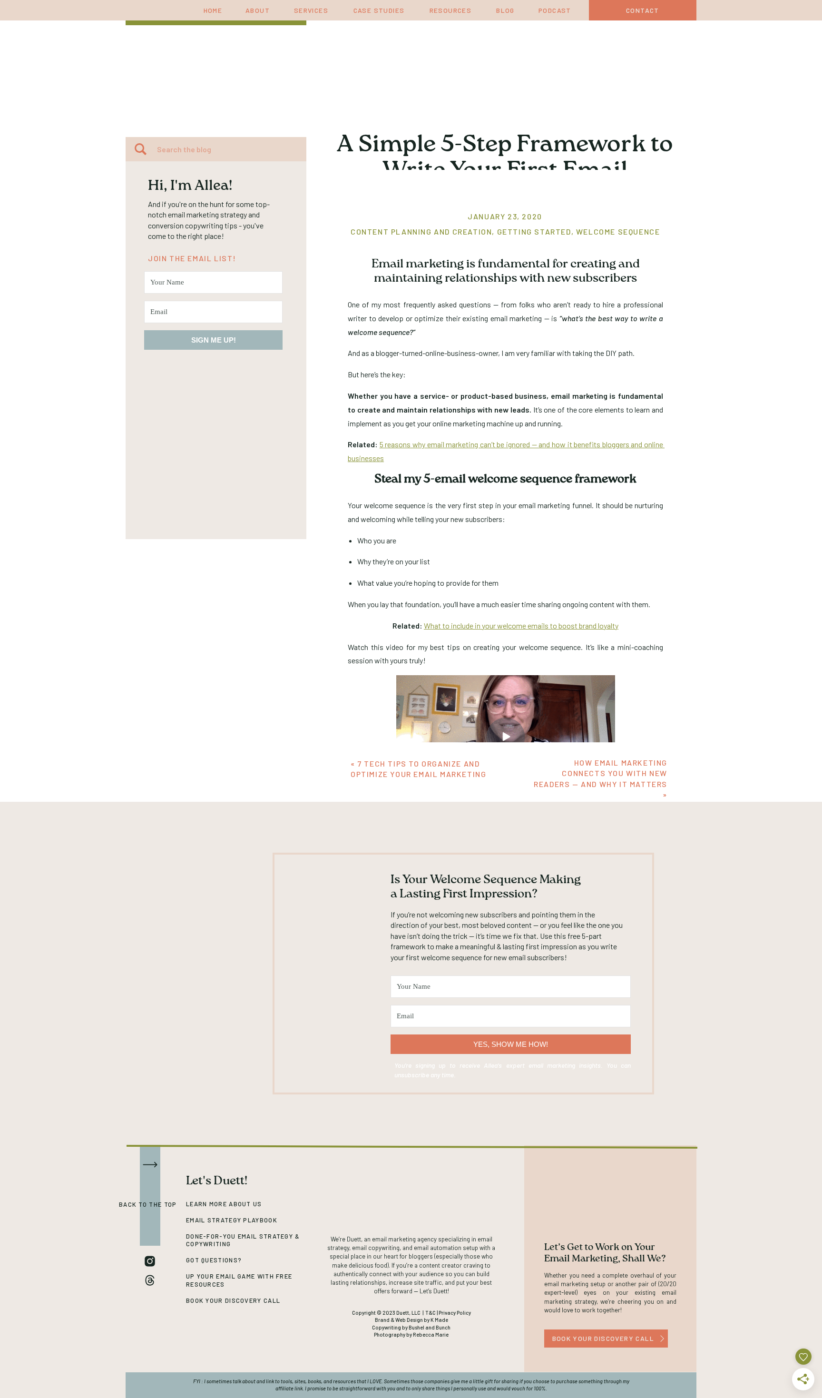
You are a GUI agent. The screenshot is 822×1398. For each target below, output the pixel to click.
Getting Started (534, 231)
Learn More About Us (224, 1204)
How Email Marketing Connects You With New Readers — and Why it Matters (600, 773)
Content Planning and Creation (421, 231)
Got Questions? (214, 1260)
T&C (430, 1312)
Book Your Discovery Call (233, 1300)
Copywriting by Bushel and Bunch (411, 1327)
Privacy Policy (455, 1312)
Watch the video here (505, 816)
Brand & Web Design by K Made (411, 1320)
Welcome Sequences (620, 231)
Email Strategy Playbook (231, 1220)
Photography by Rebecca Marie (411, 1334)
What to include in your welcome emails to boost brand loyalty (521, 625)
